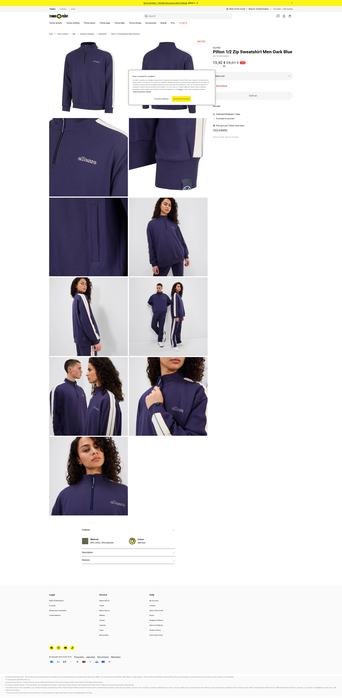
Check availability (220, 130)
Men (74, 34)
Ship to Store (103, 635)
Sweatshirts (102, 34)
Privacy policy (79, 657)
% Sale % (183, 23)
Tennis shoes (89, 23)
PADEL (73, 9)
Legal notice (90, 657)
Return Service (104, 610)
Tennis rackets (55, 23)
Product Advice (155, 630)
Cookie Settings (54, 615)
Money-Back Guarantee (57, 610)
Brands (164, 23)
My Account (153, 601)
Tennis (52, 9)
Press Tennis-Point (156, 635)
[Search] (146, 16)
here (180, 89)
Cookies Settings (161, 99)
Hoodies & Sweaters (87, 34)
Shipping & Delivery (156, 620)
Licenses (52, 606)
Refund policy (116, 657)
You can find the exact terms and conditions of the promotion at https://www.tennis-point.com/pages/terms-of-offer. (50, 693)
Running (63, 9)
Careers (102, 620)
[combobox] (188, 16)
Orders (101, 606)
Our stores (277, 9)
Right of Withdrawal (56, 601)
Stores (151, 615)
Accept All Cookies (181, 99)
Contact (152, 606)
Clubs (101, 630)
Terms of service (103, 657)
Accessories (150, 23)
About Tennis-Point (156, 610)
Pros (173, 23)
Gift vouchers (288, 9)
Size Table (216, 106)
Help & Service (104, 601)
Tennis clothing (72, 23)
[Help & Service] (278, 16)
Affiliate (102, 615)
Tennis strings (135, 23)
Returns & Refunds (156, 625)
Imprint (148, 92)
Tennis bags (105, 23)
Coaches (102, 625)
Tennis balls (119, 23)
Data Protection (139, 92)
